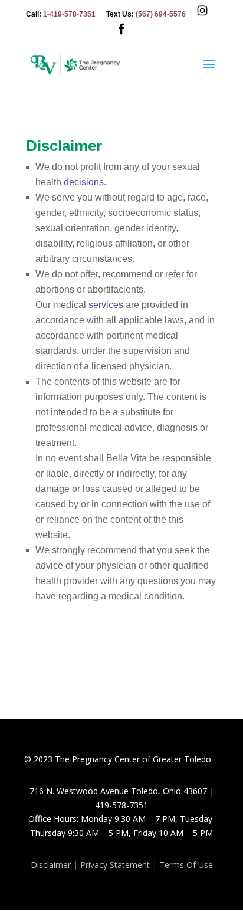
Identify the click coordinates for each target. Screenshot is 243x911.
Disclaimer (51, 864)
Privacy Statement (115, 864)
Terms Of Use (186, 864)
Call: (61, 14)
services (105, 305)
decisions (84, 182)
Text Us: (146, 14)
